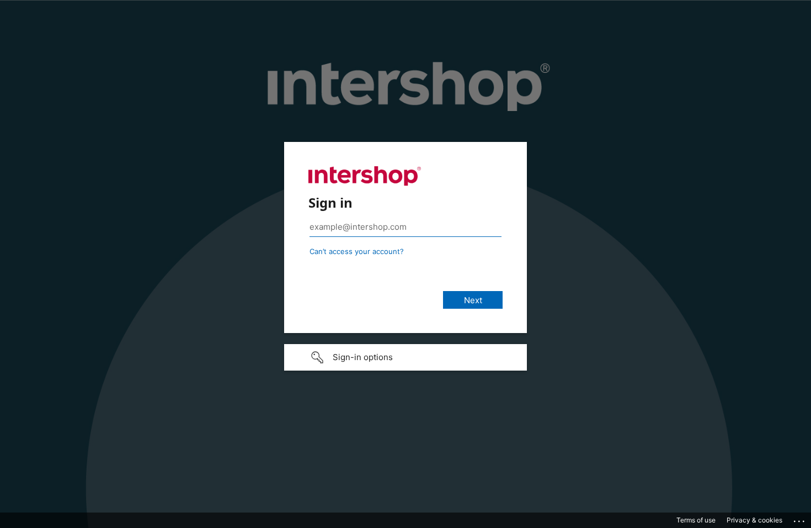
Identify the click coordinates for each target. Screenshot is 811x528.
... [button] (800, 518)
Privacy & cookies (754, 520)
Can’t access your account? (357, 251)
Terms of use (696, 520)
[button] (405, 357)
